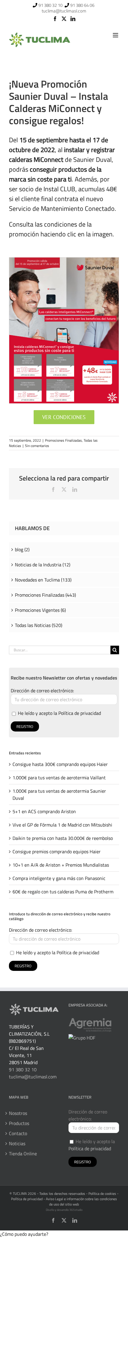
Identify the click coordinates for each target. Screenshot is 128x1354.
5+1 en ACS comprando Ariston (44, 811)
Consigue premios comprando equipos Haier (57, 851)
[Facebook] (55, 18)
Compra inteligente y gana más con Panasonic (59, 878)
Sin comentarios (37, 445)
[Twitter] (64, 18)
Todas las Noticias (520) (38, 625)
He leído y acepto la (59, 713)
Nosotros (18, 1113)
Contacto (18, 1133)
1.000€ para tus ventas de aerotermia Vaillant (59, 777)
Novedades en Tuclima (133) (43, 579)
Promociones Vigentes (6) (40, 610)
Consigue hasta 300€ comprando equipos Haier (60, 764)
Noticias (17, 1143)
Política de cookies (102, 1193)
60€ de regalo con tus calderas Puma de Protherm (63, 891)
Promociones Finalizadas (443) (45, 594)
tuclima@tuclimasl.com (64, 10)
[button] (24, 1234)
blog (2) (22, 549)
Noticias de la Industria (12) (42, 564)
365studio (75, 1210)
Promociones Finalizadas (63, 440)
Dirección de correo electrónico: (42, 690)
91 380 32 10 (50, 5)
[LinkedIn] (73, 18)
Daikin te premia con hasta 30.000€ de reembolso (63, 838)
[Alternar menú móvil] (116, 35)
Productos (19, 1123)
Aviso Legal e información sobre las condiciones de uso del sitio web (81, 1201)
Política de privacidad (79, 713)
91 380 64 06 (82, 5)
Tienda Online (23, 1153)
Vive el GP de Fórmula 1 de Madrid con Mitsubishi (62, 824)
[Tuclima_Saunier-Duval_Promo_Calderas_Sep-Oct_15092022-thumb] (64, 259)
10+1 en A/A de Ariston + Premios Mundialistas (61, 864)
